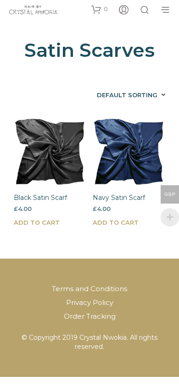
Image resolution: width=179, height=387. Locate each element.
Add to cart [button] (37, 222)
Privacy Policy (89, 302)
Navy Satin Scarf (119, 198)
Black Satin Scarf (40, 198)
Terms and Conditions (89, 288)
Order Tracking (90, 316)
